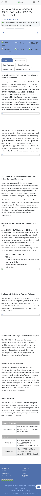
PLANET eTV (26, 468)
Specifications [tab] (23, 65)
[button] (3, 32)
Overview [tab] (7, 60)
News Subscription (7, 476)
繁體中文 (25, 476)
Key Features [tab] (8, 65)
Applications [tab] (20, 60)
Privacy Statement (17, 491)
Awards (3, 471)
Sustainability (6, 468)
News (24, 471)
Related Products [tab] (23, 69)
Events (24, 473)
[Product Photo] (20, 24)
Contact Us (5, 473)
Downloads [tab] (7, 69)
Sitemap (27, 491)
